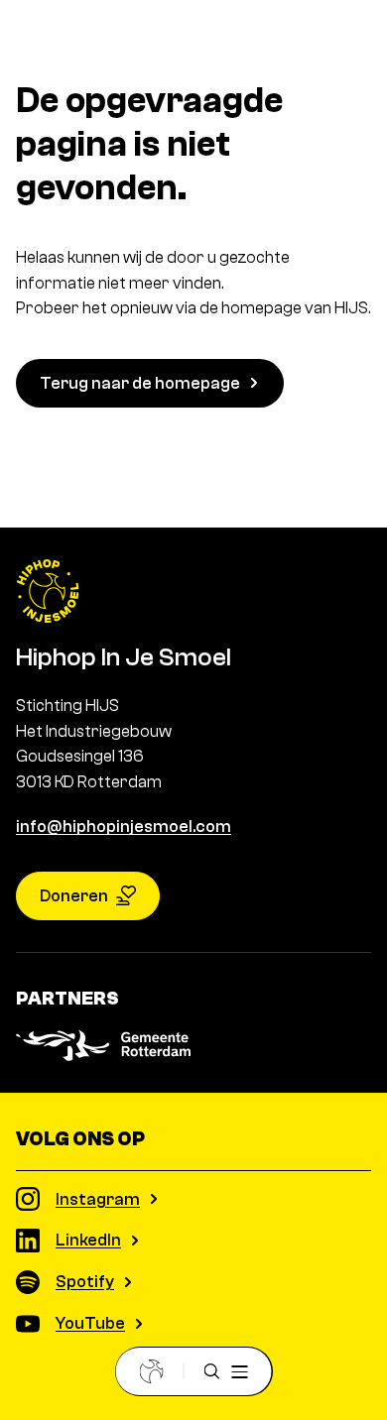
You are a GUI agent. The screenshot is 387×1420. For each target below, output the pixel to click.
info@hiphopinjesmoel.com (123, 826)
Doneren (74, 896)
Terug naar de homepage (140, 383)
